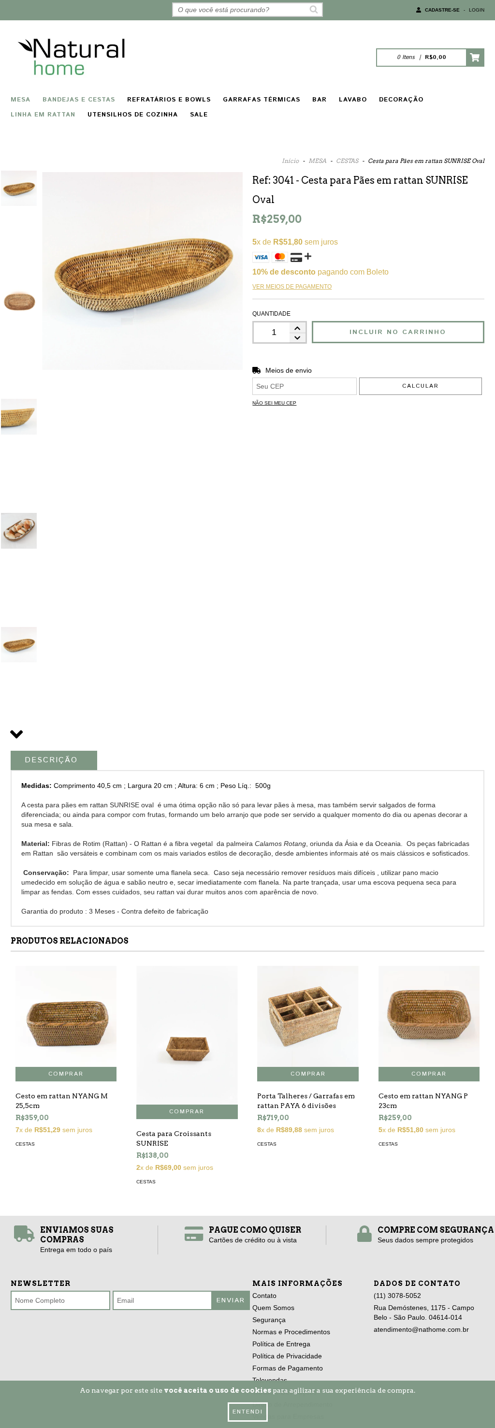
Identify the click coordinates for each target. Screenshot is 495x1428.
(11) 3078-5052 (397, 1295)
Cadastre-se (442, 10)
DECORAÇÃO (401, 99)
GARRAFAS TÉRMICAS (261, 99)
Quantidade (271, 313)
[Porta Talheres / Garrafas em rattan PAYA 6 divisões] (307, 1016)
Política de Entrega (281, 1344)
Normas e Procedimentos (291, 1332)
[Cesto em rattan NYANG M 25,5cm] (65, 1016)
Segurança (269, 1320)
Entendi (248, 1412)
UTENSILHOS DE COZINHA (132, 114)
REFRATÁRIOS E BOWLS (169, 99)
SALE (199, 114)
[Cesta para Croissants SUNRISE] (186, 1035)
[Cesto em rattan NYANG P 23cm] (429, 1016)
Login (476, 10)
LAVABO (353, 99)
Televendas (269, 1380)
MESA (20, 99)
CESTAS (347, 160)
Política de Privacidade (287, 1356)
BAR (319, 99)
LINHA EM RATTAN (43, 114)
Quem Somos (273, 1307)
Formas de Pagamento (287, 1368)
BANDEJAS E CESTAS (79, 99)
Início (290, 160)
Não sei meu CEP (274, 403)
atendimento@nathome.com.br (421, 1329)
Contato (264, 1295)
